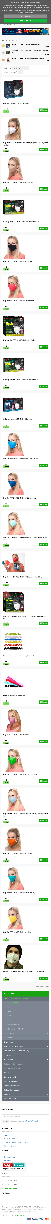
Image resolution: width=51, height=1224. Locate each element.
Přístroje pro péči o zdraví (13, 1046)
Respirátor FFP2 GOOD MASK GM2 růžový (18, 735)
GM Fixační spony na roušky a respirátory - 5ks (19, 656)
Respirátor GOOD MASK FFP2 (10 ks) (26, 44)
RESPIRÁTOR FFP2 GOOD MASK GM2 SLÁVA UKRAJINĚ (23, 971)
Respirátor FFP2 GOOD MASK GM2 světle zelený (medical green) (25, 537)
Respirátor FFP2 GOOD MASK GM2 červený (18, 300)
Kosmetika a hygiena (12, 1068)
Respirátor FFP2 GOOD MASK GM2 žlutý (17, 932)
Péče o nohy (9, 1059)
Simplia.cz (20, 1215)
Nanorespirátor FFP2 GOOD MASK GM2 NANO (19, 340)
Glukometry (8, 1042)
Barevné (9, 1011)
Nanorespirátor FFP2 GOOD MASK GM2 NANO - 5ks (30, 51)
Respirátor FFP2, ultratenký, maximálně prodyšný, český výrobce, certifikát (25, 143)
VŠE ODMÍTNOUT (25, 16)
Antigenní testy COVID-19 (15, 1029)
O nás (6, 1135)
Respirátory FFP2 (12, 1003)
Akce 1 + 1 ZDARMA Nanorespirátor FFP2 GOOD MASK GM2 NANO (24, 617)
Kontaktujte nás (9, 1157)
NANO (9, 1016)
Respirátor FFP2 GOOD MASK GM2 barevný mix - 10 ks (22, 577)
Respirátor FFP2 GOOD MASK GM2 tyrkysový (19, 892)
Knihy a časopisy (10, 1081)
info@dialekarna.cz (12, 1188)
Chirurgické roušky (13, 1024)
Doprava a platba (10, 1139)
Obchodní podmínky (11, 1146)
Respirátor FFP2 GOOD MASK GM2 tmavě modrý (20, 498)
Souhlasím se (24, 1121)
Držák (8, 1020)
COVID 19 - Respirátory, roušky (16, 998)
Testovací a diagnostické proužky (16, 1051)
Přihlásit (5, 1121)
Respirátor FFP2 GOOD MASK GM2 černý (28, 58)
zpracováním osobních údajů (28, 1121)
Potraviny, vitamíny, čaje (13, 1064)
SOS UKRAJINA (10, 1098)
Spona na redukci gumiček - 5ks (14, 695)
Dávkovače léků (10, 1077)
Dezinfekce (10, 1033)
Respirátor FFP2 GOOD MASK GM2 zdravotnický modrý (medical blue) (25, 814)
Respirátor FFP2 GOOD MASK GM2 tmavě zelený (20, 774)
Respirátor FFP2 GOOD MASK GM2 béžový (18, 182)
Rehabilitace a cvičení (12, 1090)
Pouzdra (7, 1072)
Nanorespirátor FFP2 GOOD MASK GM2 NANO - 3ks (21, 379)
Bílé (8, 1007)
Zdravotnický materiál (12, 1085)
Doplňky (7, 1094)
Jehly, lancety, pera (11, 1055)
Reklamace (8, 1160)
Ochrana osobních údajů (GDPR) (16, 1142)
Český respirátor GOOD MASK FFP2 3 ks (17, 419)
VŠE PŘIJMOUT (25, 21)
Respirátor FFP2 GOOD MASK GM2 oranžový (19, 853)
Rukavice (10, 1038)
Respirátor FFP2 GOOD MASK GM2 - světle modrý (20, 458)
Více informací (28, 13)
